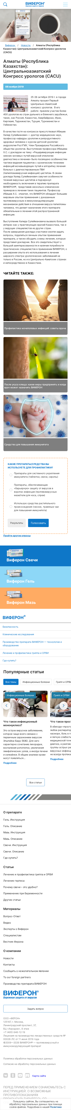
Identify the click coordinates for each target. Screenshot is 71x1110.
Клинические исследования (18, 634)
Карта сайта (39, 1075)
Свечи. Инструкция (15, 845)
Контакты (9, 964)
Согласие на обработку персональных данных (29, 1064)
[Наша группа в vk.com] (5, 1076)
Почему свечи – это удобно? (20, 887)
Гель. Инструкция (14, 819)
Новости (8, 958)
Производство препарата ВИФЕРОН (25, 983)
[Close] (68, 1102)
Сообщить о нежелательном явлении (26, 971)
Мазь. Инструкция (14, 832)
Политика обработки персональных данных (28, 1058)
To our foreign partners (17, 977)
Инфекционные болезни (36, 682)
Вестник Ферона (13, 941)
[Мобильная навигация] (65, 4)
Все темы (10, 682)
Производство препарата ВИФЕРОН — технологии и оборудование (32, 643)
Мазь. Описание (12, 838)
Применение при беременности (22, 893)
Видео (7, 922)
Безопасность (10, 626)
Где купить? (9, 660)
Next (63, 705)
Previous (6, 705)
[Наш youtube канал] (20, 1076)
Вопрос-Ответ (12, 916)
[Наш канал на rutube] (27, 1076)
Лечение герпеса (13, 880)
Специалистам (12, 935)
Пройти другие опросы (17, 535)
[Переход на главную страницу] (35, 4)
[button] (37, 475)
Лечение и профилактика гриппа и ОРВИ (26, 652)
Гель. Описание (12, 826)
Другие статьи (12, 899)
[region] (35, 1104)
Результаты (16, 522)
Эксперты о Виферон (16, 929)
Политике (56, 1107)
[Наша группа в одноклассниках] (13, 1076)
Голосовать (38, 523)
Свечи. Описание (13, 851)
